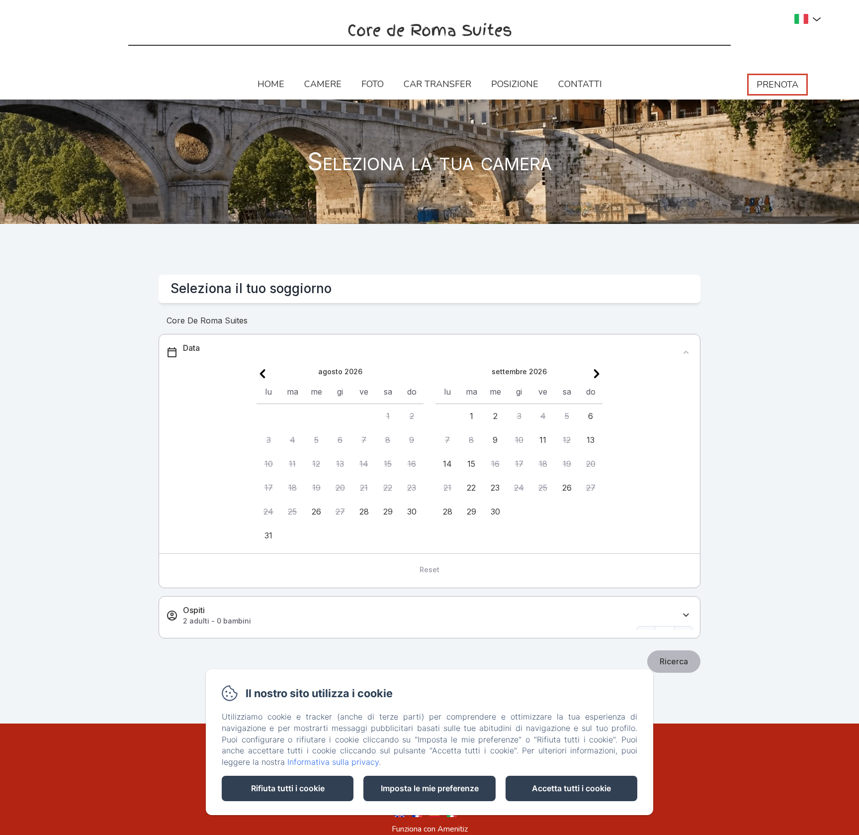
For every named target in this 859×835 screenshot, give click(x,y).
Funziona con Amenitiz (430, 829)
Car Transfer (437, 84)
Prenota (777, 85)
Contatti (580, 84)
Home (271, 84)
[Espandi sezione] (686, 615)
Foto (372, 84)
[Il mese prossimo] (596, 374)
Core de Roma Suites (429, 30)
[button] (388, 416)
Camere (323, 84)
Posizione (514, 84)
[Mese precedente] (262, 374)
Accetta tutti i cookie (571, 788)
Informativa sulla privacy (333, 762)
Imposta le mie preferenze (430, 788)
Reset (429, 569)
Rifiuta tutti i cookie (288, 788)
